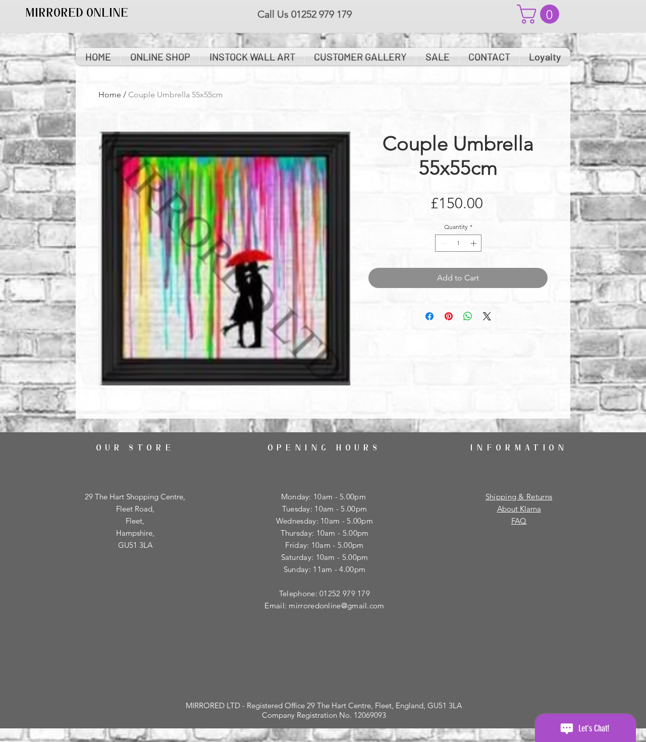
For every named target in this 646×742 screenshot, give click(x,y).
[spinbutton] (458, 243)
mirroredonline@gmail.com (336, 605)
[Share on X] (487, 316)
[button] (540, 14)
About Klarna (519, 508)
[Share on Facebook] (429, 316)
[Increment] (474, 243)
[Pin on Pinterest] (449, 316)
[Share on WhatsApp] (468, 316)
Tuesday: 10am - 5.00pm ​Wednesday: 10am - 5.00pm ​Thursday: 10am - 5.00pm (324, 521)
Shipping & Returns (519, 496)
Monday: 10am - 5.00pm (324, 496)
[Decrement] (442, 243)
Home (109, 94)
